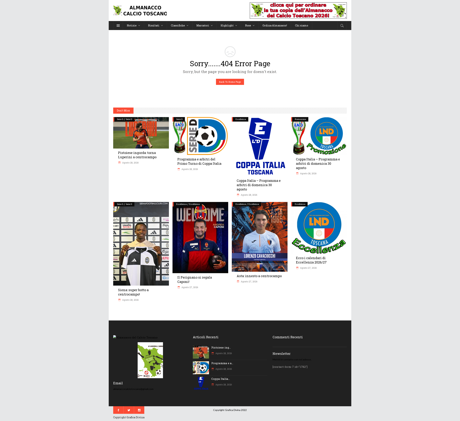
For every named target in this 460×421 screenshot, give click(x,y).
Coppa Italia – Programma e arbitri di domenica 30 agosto (259, 184)
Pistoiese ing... (221, 347)
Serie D (120, 119)
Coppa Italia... (220, 379)
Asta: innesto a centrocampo (259, 276)
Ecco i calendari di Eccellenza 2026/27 (311, 260)
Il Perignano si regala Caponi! (194, 279)
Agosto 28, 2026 (130, 162)
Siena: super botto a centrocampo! (133, 292)
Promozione (300, 119)
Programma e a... (222, 363)
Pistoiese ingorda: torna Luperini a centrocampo (137, 155)
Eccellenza (241, 119)
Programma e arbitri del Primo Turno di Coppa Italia (199, 161)
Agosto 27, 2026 (189, 287)
